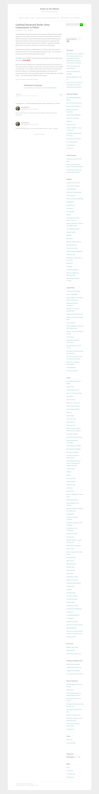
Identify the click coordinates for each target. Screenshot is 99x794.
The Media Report (71, 367)
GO (68, 41)
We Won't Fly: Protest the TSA (74, 624)
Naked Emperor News (72, 500)
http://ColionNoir (70, 322)
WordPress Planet (71, 636)
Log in (68, 767)
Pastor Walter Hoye (71, 245)
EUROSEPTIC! (70, 202)
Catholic (23, 79)
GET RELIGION (70, 211)
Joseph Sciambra (71, 232)
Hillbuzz (68, 214)
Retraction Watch (71, 557)
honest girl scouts (71, 478)
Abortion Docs (70, 386)
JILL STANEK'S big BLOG (73, 229)
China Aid (69, 412)
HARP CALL (69, 121)
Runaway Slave (70, 567)
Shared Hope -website (72, 576)
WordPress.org (70, 777)
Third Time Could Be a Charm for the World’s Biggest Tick (26, 96)
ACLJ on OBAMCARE (71, 294)
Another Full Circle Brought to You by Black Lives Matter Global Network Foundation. (74, 85)
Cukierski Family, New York (73, 667)
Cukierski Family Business (73, 106)
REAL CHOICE (70, 548)
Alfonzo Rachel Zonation (73, 390)
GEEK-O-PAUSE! (70, 650)
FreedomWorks (70, 468)
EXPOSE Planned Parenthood (74, 437)
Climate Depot (70, 415)
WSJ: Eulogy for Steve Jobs (73, 653)
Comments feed (70, 774)
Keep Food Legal (70, 124)
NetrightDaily (70, 514)
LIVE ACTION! (70, 491)
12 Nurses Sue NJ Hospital (73, 291)
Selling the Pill (70, 570)
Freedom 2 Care (70, 205)
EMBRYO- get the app (72, 647)
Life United (69, 488)
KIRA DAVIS (69, 238)
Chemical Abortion (24, 17)
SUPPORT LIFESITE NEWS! (73, 583)
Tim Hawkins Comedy (72, 605)
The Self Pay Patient (71, 142)
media (32, 17)
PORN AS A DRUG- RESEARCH (74, 251)
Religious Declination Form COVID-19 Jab (47, 17)
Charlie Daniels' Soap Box (73, 182)
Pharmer (30, 30)
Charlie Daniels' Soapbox (73, 186)
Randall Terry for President (73, 138)
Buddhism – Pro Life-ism (73, 403)
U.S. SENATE (69, 618)
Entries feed (69, 770)
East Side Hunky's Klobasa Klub (74, 198)
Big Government (70, 399)
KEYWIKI (68, 235)
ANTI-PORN (69, 396)
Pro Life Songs (70, 537)
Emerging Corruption (72, 434)
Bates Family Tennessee (73, 664)
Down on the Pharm (49, 9)
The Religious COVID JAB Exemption (70, 17)
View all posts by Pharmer (50, 87)
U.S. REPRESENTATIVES (72, 615)
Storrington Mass (71, 743)
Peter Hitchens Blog (71, 248)
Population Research (71, 533)
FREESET (69, 472)
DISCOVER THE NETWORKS (73, 192)
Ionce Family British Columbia (74, 674)
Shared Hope (69, 573)
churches (29, 79)
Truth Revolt (69, 148)
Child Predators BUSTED (73, 409)
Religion (35, 79)
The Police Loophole (72, 370)
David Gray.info (70, 422)
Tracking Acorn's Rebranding (74, 609)
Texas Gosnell (70, 586)
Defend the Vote (70, 425)
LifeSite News (70, 337)
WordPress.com (33, 785)
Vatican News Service (72, 621)
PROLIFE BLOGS (70, 254)
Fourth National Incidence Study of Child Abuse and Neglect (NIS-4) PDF (73, 463)
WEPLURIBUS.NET (71, 628)
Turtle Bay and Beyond (72, 269)
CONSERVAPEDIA (71, 189)
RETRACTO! (69, 263)
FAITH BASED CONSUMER (73, 115)
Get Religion (69, 208)
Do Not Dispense (70, 195)
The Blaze (69, 266)
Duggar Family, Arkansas (73, 670)
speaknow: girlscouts (72, 580)
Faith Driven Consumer (72, 118)
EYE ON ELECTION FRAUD (73, 446)
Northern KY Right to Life (73, 715)
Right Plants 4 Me (71, 564)
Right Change (70, 560)
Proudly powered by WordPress (24, 783)
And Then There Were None (74, 103)
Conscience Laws (71, 419)
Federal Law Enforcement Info (74, 314)
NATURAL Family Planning (73, 241)
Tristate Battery (70, 145)
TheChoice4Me (70, 602)
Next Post (61, 95)
